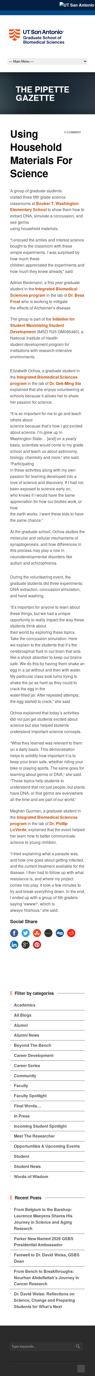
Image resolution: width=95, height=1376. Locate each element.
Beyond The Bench (32, 1045)
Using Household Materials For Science (41, 153)
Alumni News (26, 1035)
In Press (22, 1116)
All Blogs (22, 1015)
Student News (27, 1166)
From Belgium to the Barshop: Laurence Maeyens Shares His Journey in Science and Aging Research (43, 1218)
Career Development (33, 1055)
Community (25, 1076)
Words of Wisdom (31, 1176)
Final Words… (27, 1106)
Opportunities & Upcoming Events (47, 1146)
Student (21, 1156)
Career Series (27, 1065)
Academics (24, 1005)
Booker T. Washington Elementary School (44, 206)
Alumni (21, 1025)
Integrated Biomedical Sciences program (43, 292)
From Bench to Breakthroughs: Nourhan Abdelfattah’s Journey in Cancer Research (46, 1277)
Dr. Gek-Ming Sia (65, 383)
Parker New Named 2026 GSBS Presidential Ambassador (43, 1242)
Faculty (21, 1085)
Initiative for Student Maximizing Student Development (42, 325)
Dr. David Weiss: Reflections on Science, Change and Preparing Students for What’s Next (44, 1300)
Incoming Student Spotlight (40, 1126)
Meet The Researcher (34, 1136)
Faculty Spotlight (30, 1096)
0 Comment (72, 132)
